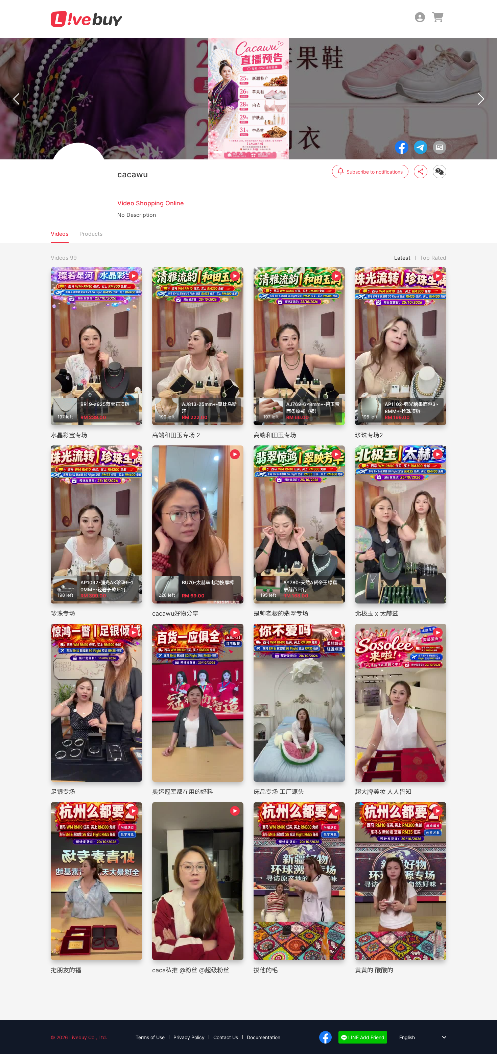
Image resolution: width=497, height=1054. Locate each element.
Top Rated (433, 257)
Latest (402, 257)
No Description (136, 214)
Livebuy (86, 19)
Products (90, 233)
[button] (218, 152)
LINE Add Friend (365, 1037)
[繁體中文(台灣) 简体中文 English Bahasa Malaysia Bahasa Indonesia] (417, 1037)
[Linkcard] (439, 147)
